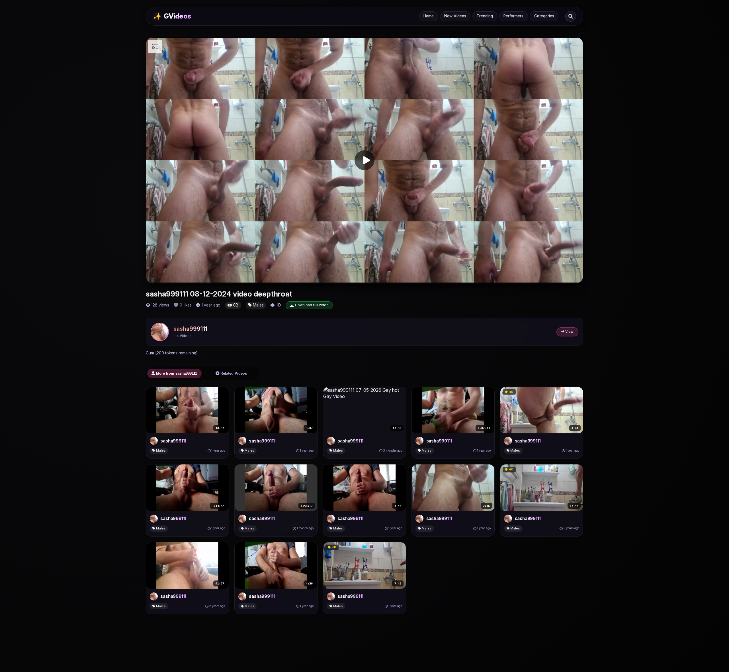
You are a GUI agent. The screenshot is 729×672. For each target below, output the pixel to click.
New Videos (455, 16)
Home (428, 16)
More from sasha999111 (176, 373)
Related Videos (233, 373)
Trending (485, 16)
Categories (544, 16)
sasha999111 (190, 328)
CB (235, 305)
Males (258, 305)
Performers (513, 16)
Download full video (312, 305)
